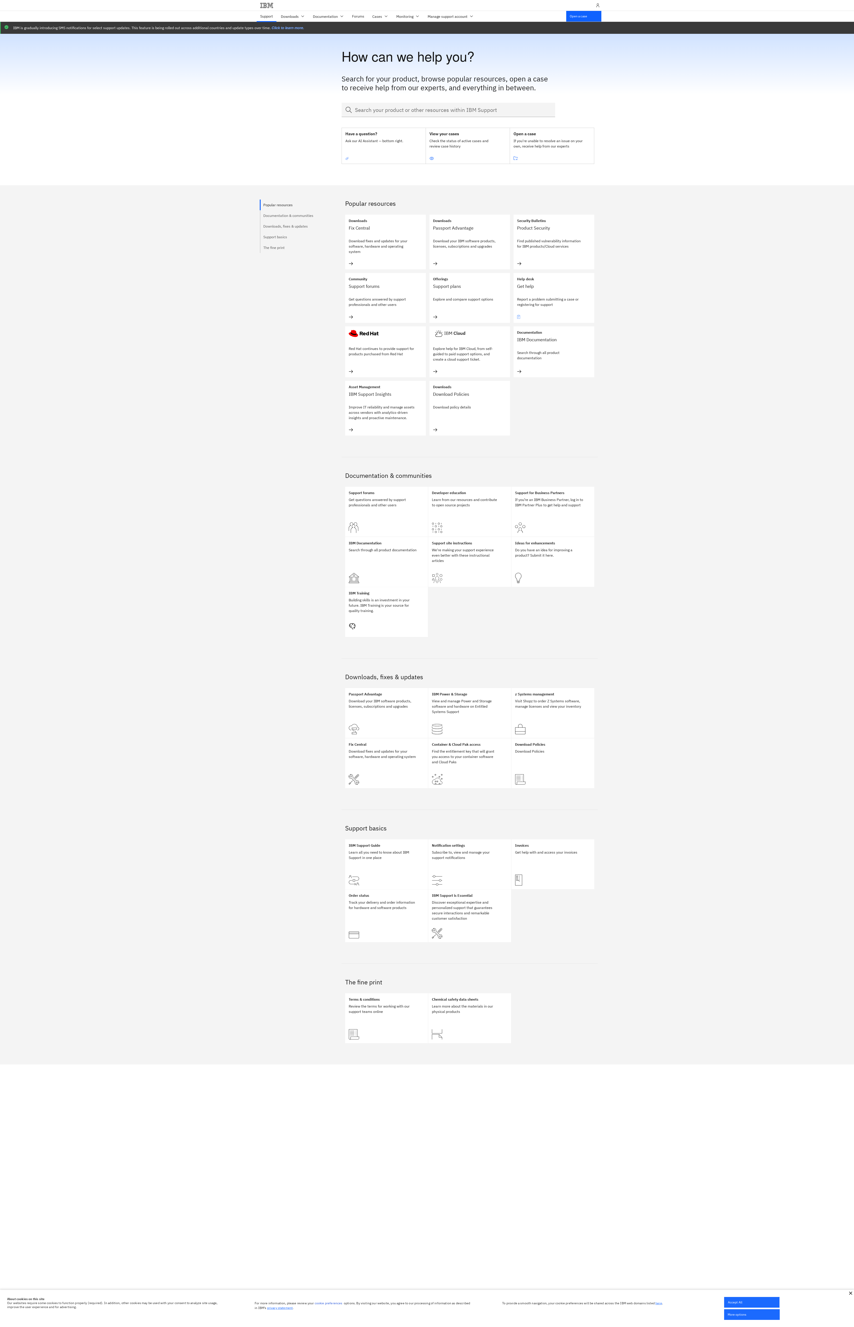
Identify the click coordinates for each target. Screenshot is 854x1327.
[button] (850, 1293)
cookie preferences (328, 1303)
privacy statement (280, 1308)
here (658, 1303)
